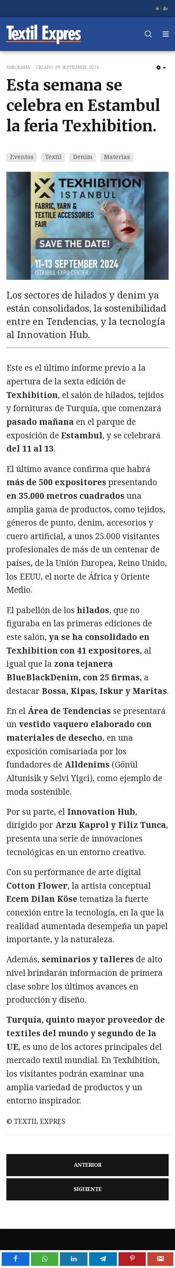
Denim (83, 157)
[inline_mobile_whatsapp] (45, 1259)
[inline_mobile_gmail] (160, 1259)
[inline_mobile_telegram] (103, 1259)
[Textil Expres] (43, 34)
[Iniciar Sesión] (157, 8)
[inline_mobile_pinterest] (132, 1259)
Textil (53, 157)
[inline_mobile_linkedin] (74, 1259)
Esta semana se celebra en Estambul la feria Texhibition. (83, 106)
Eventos (22, 157)
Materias (117, 157)
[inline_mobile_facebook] (15, 1259)
